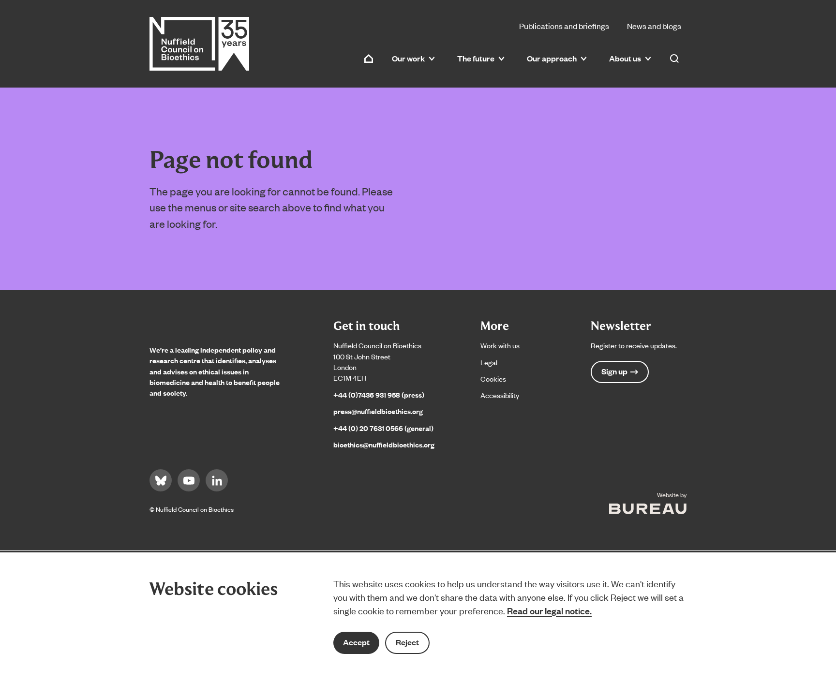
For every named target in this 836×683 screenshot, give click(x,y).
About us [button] (625, 58)
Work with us (500, 345)
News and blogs (654, 25)
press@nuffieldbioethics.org (378, 411)
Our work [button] (408, 58)
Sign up (614, 371)
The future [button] (475, 58)
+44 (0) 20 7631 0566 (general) (383, 428)
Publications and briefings (564, 25)
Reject (407, 642)
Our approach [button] (552, 58)
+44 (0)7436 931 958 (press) (378, 394)
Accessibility (499, 395)
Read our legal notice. (549, 610)
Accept (356, 642)
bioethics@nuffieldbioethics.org (383, 444)
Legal (488, 362)
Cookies (493, 378)
